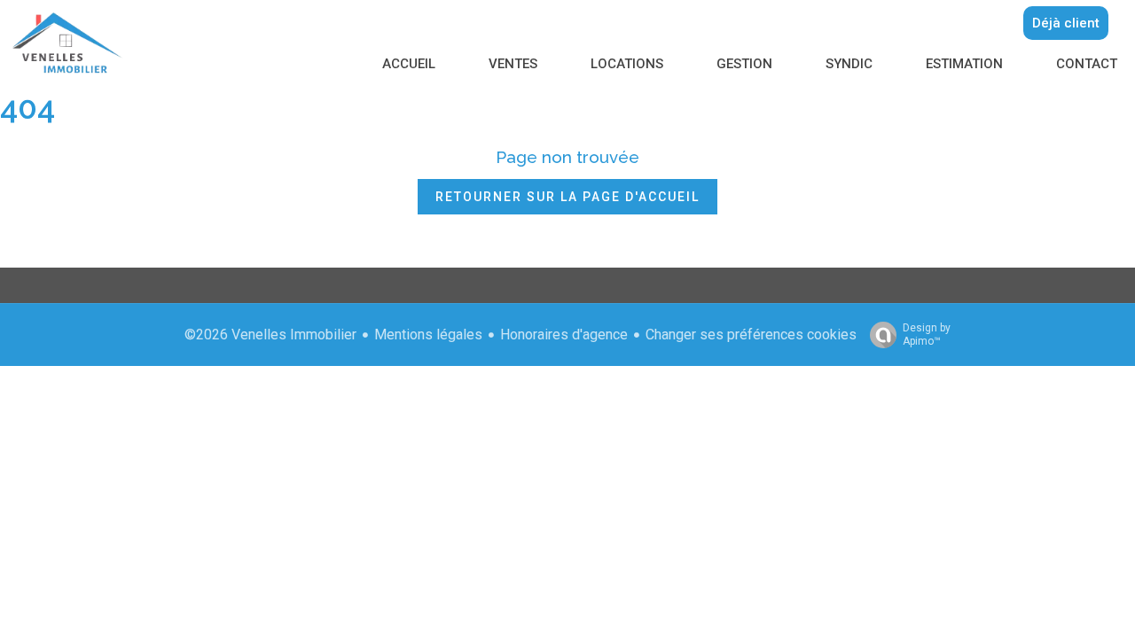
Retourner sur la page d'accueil (567, 197)
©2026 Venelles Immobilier (270, 334)
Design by (927, 334)
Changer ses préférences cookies (751, 334)
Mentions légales (428, 334)
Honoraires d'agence (564, 334)
